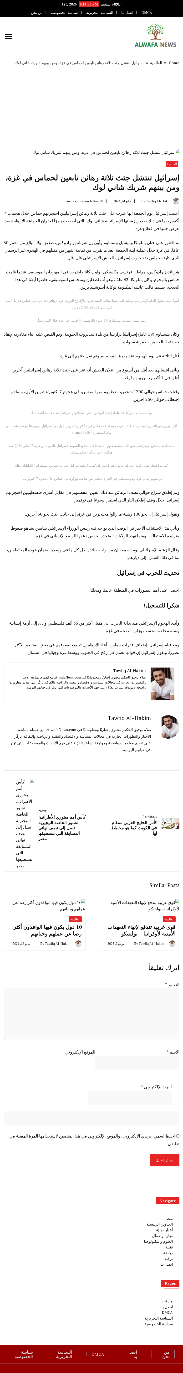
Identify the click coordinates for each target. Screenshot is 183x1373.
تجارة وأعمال (162, 1235)
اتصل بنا (127, 12)
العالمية (172, 164)
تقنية (169, 1247)
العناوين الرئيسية (160, 1224)
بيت (170, 1218)
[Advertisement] (91, 107)
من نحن (36, 12)
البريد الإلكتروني (156, 1087)
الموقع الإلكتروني (80, 1052)
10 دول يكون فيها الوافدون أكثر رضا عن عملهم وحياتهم (48, 930)
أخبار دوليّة (164, 1229)
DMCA (147, 12)
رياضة (168, 1252)
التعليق (172, 984)
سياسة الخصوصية (64, 12)
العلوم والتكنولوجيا (158, 1241)
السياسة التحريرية (99, 12)
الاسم (173, 1052)
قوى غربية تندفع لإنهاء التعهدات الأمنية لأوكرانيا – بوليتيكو (141, 930)
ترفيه (168, 1258)
